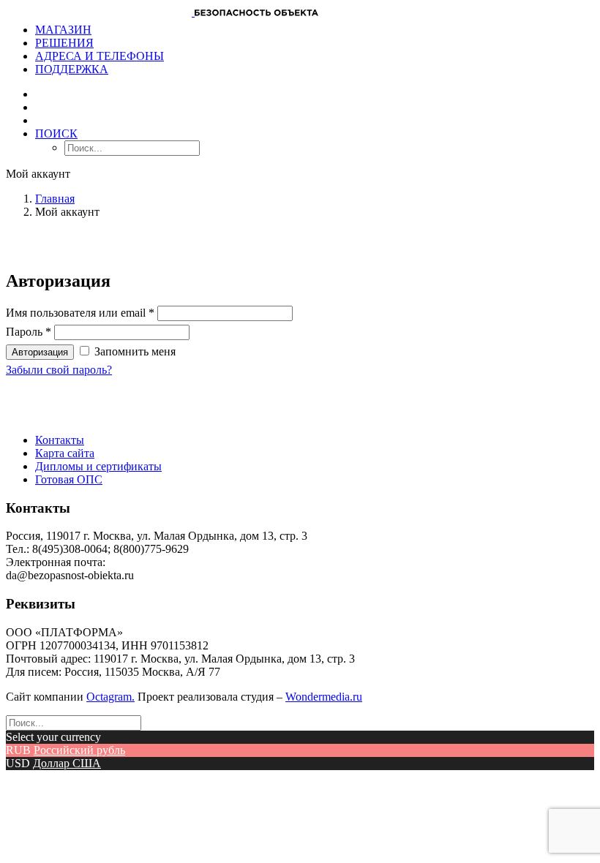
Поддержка (71, 69)
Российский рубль (79, 750)
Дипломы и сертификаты (98, 466)
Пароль (28, 331)
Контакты (59, 440)
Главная (55, 198)
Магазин (63, 29)
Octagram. (110, 696)
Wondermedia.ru (323, 696)
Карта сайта (64, 453)
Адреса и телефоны (99, 56)
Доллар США (67, 763)
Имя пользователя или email (80, 312)
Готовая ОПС (68, 479)
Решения (64, 43)
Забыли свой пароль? (59, 369)
